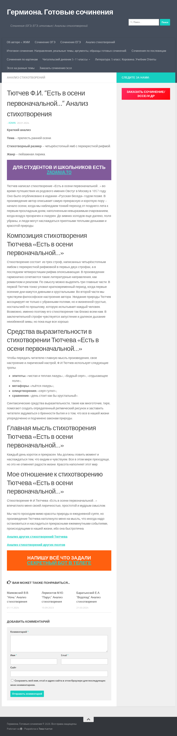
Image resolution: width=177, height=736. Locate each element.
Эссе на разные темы (21, 68)
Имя (13, 655)
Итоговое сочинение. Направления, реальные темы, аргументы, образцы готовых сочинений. (67, 50)
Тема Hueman (46, 729)
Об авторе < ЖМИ (18, 42)
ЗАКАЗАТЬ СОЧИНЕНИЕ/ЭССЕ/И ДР (146, 94)
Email (64, 655)
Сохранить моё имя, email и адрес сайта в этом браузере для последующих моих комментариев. (57, 682)
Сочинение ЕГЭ (70, 42)
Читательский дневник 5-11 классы (65, 59)
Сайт (13, 667)
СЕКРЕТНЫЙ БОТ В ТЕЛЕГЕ (59, 563)
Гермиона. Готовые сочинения (60, 12)
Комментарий (19, 631)
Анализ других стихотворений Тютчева (37, 537)
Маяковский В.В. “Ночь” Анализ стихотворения (18, 597)
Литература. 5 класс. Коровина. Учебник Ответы (125, 59)
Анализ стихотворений (100, 42)
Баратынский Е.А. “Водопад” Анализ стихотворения (88, 597)
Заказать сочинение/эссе (55, 68)
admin (12, 122)
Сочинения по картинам (22, 59)
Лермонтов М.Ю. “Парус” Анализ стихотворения (53, 597)
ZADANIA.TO (59, 172)
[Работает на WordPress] (21, 729)
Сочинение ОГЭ (45, 42)
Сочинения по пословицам (149, 50)
